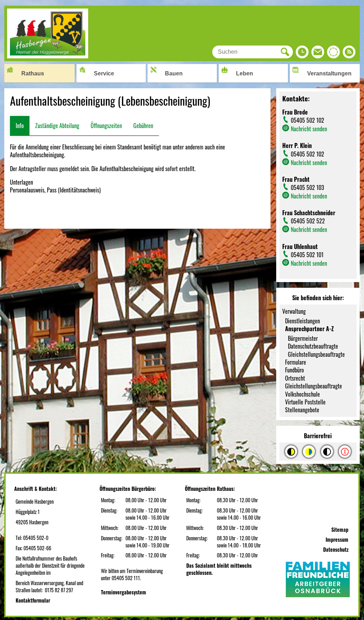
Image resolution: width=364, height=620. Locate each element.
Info (20, 125)
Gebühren (143, 125)
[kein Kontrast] (345, 451)
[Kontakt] (318, 53)
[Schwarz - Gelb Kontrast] (291, 451)
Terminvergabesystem (123, 592)
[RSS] (349, 53)
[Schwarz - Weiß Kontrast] (327, 451)
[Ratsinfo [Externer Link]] (333, 53)
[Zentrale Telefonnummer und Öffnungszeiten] (302, 53)
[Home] (47, 56)
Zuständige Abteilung (57, 125)
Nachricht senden (309, 128)
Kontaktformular (33, 600)
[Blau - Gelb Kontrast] (309, 451)
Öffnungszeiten (106, 125)
